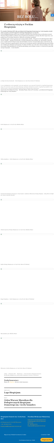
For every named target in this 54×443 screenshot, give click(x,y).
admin (5, 373)
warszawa (30, 375)
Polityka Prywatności (16, 434)
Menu (51, 4)
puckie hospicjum (24, 375)
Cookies (24, 434)
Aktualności (19, 373)
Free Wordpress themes (24, 440)
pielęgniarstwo (13, 375)
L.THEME (33, 440)
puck (18, 375)
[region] (27, 10)
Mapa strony (7, 434)
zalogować (11, 382)
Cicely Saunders (27, 373)
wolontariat (36, 375)
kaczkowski (6, 375)
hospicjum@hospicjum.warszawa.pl (11, 426)
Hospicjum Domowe (36, 373)
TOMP (48, 434)
